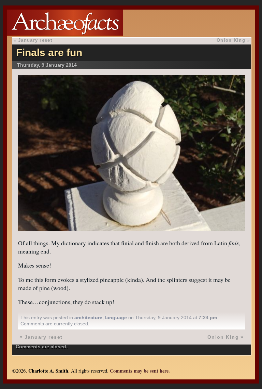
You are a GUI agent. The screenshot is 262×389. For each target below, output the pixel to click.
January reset (35, 40)
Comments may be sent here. (140, 370)
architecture (88, 317)
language (116, 317)
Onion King (231, 40)
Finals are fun (49, 52)
